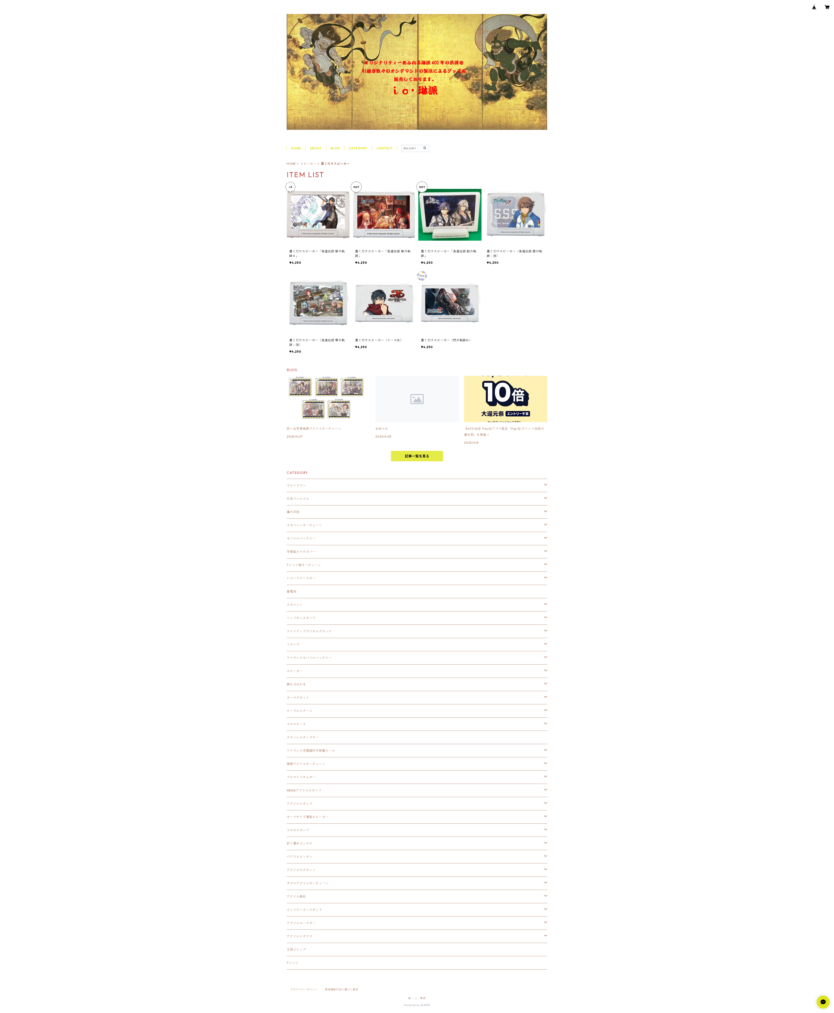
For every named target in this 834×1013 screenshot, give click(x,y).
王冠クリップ (296, 949)
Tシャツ (292, 963)
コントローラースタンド (304, 910)
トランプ (293, 644)
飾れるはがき (296, 684)
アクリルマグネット (301, 870)
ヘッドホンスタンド (301, 618)
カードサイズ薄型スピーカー (307, 817)
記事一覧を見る (417, 456)
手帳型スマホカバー (301, 552)
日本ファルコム (298, 499)
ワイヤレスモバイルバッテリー (309, 658)
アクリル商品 (296, 896)
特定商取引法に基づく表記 (341, 989)
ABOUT (316, 148)
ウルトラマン (296, 485)
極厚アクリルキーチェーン (306, 764)
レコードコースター (301, 578)
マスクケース (296, 724)
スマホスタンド (298, 830)
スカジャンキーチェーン (304, 525)
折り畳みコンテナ (299, 843)
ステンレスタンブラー (303, 737)
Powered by (412, 1005)
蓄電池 (291, 591)
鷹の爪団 (293, 512)
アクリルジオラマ (299, 936)
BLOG (335, 148)
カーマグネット (298, 698)
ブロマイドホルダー (301, 777)
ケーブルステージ (299, 711)
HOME (296, 148)
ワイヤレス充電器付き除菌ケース (311, 751)
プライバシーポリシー (304, 989)
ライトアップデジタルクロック (309, 631)
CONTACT (384, 148)
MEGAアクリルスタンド (304, 790)
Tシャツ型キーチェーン (304, 565)
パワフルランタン (299, 857)
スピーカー (308, 164)
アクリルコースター (301, 923)
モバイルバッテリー (301, 538)
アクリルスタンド (299, 804)
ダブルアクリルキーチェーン (307, 883)
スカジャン (295, 605)
